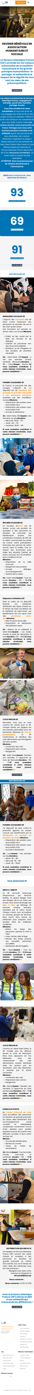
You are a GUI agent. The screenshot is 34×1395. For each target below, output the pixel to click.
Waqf (4, 1369)
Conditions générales (26, 1342)
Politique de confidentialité (24, 1346)
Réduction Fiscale (8, 1355)
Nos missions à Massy (17, 258)
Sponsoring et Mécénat (24, 1367)
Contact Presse (24, 1355)
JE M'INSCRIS (17, 90)
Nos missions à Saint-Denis (17, 201)
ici (21, 371)
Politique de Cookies (26, 1339)
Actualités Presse (25, 1363)
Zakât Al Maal (7, 1360)
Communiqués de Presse (25, 1359)
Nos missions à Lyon (17, 230)
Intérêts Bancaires (8, 1363)
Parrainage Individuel (9, 1366)
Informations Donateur (24, 1335)
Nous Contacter (24, 1328)
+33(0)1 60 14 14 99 (7, 1327)
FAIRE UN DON (21, 2)
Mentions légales (25, 1331)
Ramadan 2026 (7, 1358)
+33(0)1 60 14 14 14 (7, 1329)
